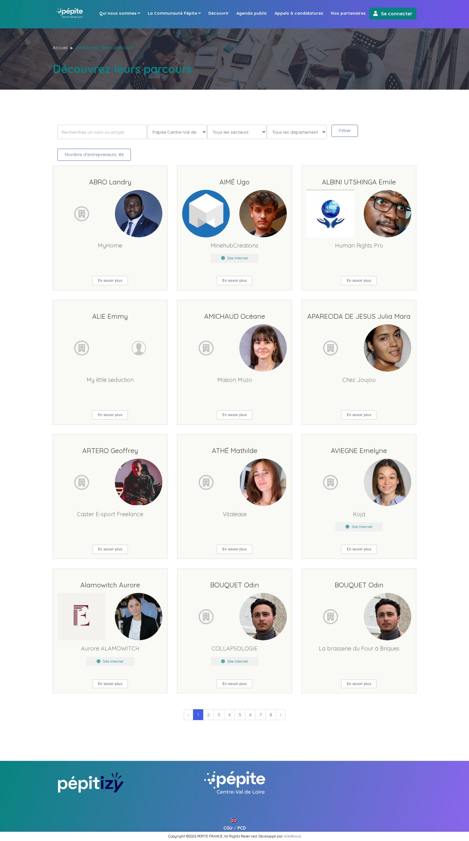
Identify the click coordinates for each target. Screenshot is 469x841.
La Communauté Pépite (172, 13)
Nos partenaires (348, 13)
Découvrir (218, 13)
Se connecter (397, 14)
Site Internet (237, 258)
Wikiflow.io (292, 836)
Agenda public (251, 13)
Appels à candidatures (299, 13)
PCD (241, 828)
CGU (228, 828)
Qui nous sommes (118, 13)
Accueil (60, 47)
